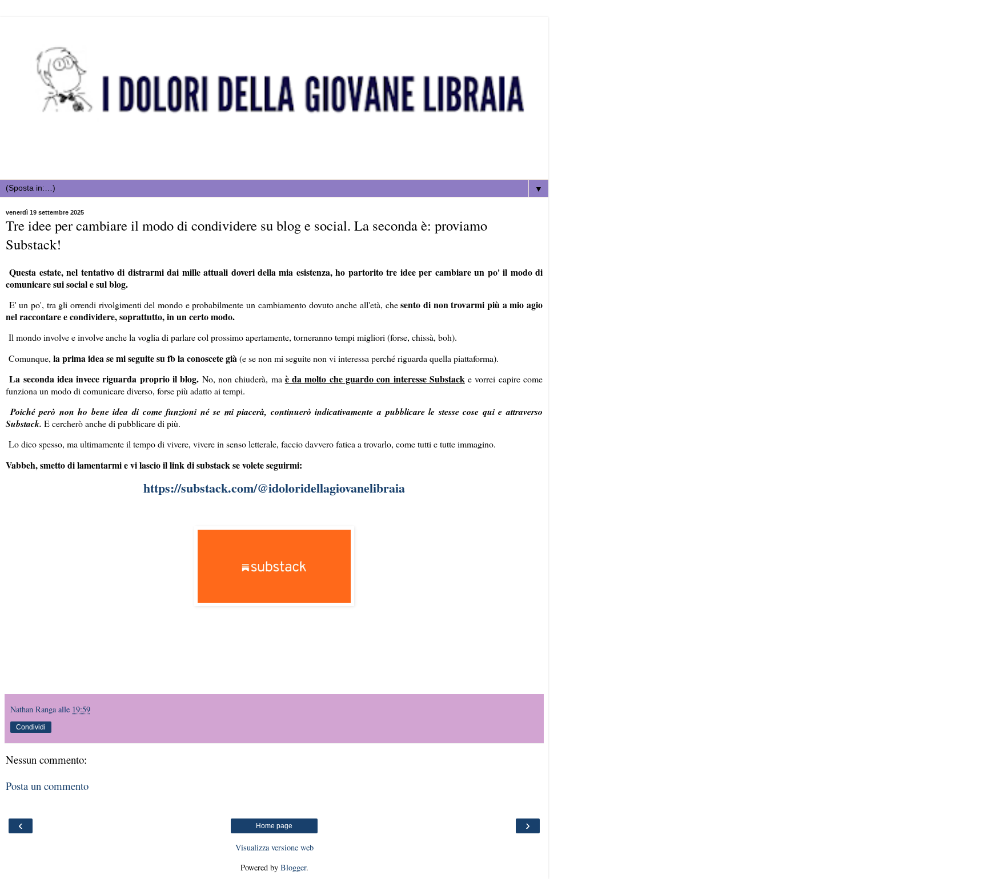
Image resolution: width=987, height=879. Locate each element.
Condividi (31, 727)
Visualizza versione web (274, 847)
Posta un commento (47, 786)
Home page (274, 826)
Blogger (293, 867)
